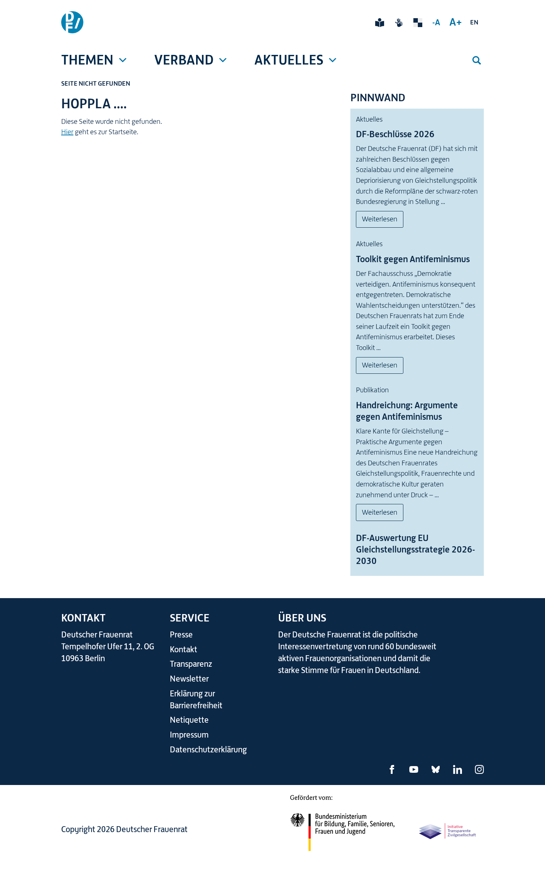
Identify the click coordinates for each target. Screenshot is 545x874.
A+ (455, 22)
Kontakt (183, 649)
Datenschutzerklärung (208, 750)
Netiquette (189, 720)
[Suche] (476, 60)
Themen (87, 60)
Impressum (189, 735)
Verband (184, 60)
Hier (67, 132)
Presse (181, 635)
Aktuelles (288, 60)
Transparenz (191, 664)
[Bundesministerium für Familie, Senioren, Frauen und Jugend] (342, 828)
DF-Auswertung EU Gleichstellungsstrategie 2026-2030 (415, 549)
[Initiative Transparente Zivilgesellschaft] (447, 830)
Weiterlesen (379, 219)
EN (474, 22)
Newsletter (189, 679)
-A (436, 22)
